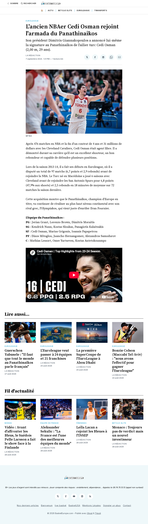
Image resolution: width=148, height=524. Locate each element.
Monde (8, 423)
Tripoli (98, 513)
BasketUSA (74, 505)
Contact (127, 505)
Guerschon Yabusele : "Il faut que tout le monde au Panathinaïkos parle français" (19, 358)
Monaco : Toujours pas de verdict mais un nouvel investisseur (127, 433)
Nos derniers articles (28, 505)
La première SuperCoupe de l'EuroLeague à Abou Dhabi (88, 356)
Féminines (81, 423)
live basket (60, 505)
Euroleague (83, 10)
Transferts (100, 10)
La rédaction (33, 55)
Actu (50, 10)
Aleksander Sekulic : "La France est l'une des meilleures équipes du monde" (55, 435)
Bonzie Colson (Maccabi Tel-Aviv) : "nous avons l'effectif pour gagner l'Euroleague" (127, 360)
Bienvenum (46, 505)
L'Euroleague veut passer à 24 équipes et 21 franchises (56, 354)
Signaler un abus (112, 505)
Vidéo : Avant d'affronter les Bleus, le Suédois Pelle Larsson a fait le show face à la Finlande (20, 437)
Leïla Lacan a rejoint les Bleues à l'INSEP (91, 431)
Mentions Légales (91, 505)
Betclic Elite (65, 10)
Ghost (89, 513)
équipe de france (49, 423)
